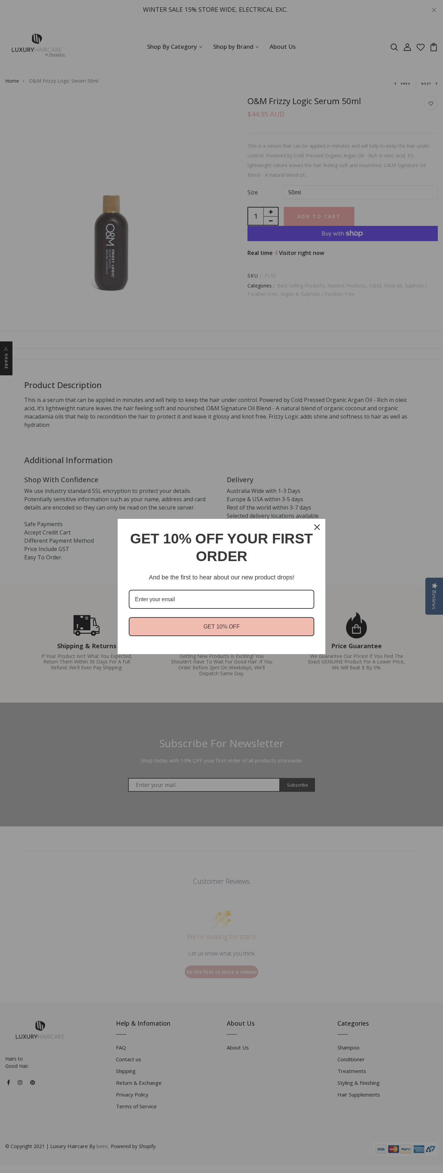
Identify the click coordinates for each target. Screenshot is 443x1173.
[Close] (317, 527)
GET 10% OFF (222, 627)
